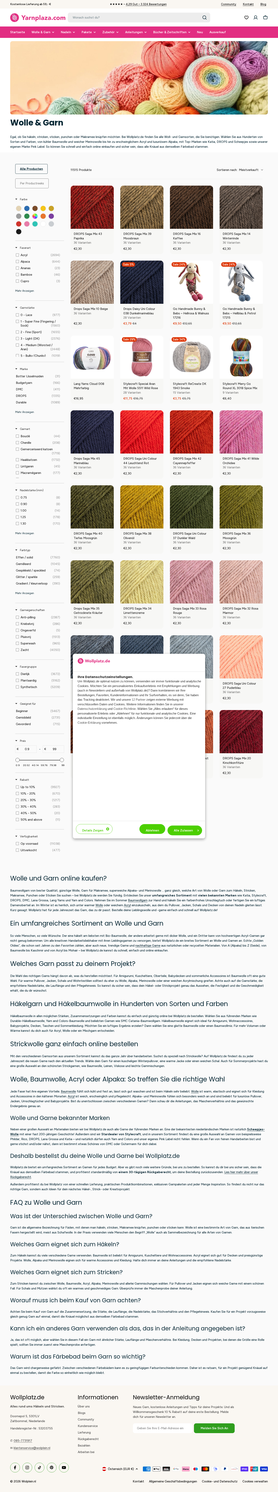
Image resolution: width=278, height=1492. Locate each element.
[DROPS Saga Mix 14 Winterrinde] (241, 207)
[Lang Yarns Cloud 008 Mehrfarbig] (92, 357)
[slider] (17, 760)
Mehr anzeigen (24, 291)
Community (228, 4)
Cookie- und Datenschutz (220, 1481)
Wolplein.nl (29, 1481)
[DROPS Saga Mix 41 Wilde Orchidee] (241, 432)
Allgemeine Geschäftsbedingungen (173, 1481)
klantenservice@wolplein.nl (32, 1448)
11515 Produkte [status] (81, 170)
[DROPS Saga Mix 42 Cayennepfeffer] (191, 432)
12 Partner (139, 699)
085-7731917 (23, 1440)
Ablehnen (152, 830)
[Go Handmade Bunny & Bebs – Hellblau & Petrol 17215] (241, 282)
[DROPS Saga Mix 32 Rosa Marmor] (241, 581)
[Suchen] (204, 17)
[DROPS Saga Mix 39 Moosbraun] (141, 207)
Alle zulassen (183, 830)
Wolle (99, 905)
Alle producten (31, 169)
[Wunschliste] (246, 17)
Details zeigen (92, 830)
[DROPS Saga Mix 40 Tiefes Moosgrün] (92, 507)
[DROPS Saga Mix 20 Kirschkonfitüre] (241, 731)
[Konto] (255, 17)
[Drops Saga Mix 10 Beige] (92, 282)
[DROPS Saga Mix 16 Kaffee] (191, 207)
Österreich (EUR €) (121, 1469)
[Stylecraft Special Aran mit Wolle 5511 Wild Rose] (141, 357)
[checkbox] (19, 208)
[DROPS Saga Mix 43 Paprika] (92, 207)
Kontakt (248, 4)
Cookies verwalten (255, 1481)
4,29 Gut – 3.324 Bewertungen (146, 4)
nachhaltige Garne (147, 945)
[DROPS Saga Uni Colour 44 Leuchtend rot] (141, 432)
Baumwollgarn (138, 900)
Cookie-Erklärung (89, 722)
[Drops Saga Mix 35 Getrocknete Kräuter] (92, 581)
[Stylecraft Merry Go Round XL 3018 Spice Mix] (241, 357)
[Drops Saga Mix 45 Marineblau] (92, 432)
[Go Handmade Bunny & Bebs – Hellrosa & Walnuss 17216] (191, 282)
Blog (263, 4)
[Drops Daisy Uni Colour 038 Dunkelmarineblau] (141, 282)
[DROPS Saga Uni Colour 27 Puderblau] (241, 656)
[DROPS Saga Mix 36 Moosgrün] (241, 507)
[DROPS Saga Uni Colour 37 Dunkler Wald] (191, 507)
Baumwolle (68, 1091)
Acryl (127, 905)
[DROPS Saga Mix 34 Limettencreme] (141, 581)
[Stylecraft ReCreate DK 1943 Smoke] (191, 357)
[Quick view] (110, 225)
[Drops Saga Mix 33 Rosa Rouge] (191, 581)
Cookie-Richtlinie (124, 708)
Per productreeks (32, 183)
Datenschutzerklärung (92, 708)
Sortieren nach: (237, 170)
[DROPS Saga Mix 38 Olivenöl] (141, 507)
